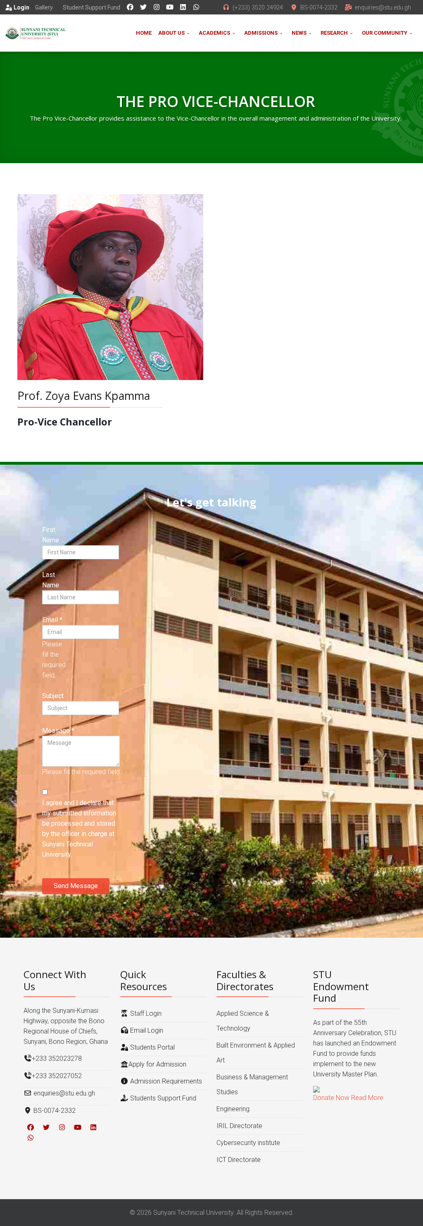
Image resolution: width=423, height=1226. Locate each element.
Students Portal (151, 1047)
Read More (367, 1098)
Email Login (145, 1030)
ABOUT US (171, 33)
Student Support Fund (91, 7)
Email (52, 620)
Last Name (50, 580)
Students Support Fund (162, 1098)
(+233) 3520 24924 (258, 7)
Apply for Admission (157, 1064)
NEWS (299, 33)
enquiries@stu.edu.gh (383, 7)
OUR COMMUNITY (384, 33)
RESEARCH (334, 33)
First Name (50, 535)
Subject (53, 696)
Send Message (76, 886)
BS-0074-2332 (318, 7)
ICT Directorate (238, 1160)
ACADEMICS (214, 33)
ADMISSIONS (261, 33)
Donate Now (331, 1098)
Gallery (44, 7)
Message (58, 730)
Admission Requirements (165, 1081)
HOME (144, 33)
